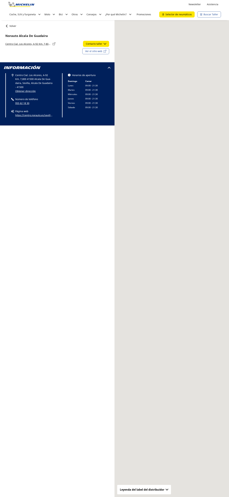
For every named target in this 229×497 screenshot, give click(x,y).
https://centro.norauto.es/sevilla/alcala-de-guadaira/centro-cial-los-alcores (33, 115)
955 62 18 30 (22, 103)
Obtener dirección (25, 91)
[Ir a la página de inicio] (21, 4)
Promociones (144, 14)
